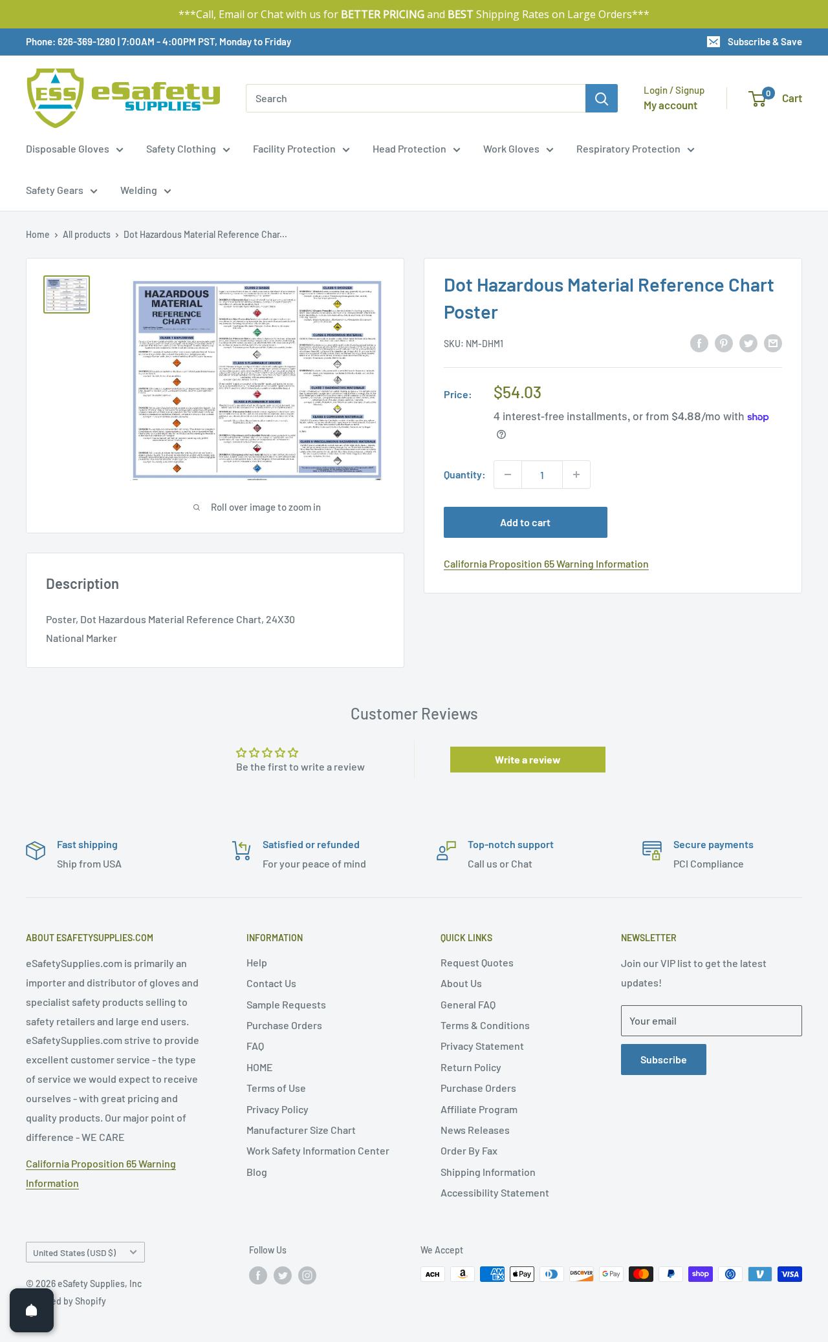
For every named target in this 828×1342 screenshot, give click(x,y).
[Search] (601, 98)
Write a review (528, 759)
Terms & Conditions (485, 1025)
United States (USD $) (74, 1252)
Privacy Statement (482, 1045)
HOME (259, 1067)
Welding (138, 190)
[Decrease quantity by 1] (507, 474)
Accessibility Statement (495, 1192)
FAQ (255, 1045)
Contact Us (271, 983)
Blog (256, 1172)
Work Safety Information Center (317, 1150)
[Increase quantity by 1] (576, 474)
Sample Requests (286, 1004)
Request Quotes (477, 962)
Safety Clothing (181, 148)
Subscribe (663, 1059)
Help (256, 962)
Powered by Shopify (66, 1300)
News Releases (475, 1130)
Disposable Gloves (67, 148)
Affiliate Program (479, 1109)
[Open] (32, 1310)
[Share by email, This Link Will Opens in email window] (773, 342)
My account (670, 104)
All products (87, 234)
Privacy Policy (277, 1109)
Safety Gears (54, 190)
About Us (461, 983)
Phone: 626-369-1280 (71, 41)
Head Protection (409, 148)
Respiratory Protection (628, 148)
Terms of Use (276, 1087)
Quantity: (465, 474)
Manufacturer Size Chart (301, 1130)
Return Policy (471, 1067)
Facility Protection (294, 148)
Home (38, 234)
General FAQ (468, 1004)
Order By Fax (469, 1150)
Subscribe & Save (765, 41)
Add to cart (525, 522)
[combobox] (415, 98)
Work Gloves (511, 148)
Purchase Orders (284, 1025)
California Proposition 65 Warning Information (546, 563)
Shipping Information (488, 1172)
